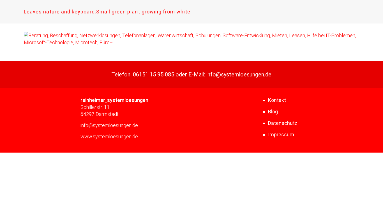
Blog (273, 111)
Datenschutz (282, 123)
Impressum (281, 134)
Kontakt (277, 100)
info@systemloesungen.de (238, 74)
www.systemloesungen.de (109, 136)
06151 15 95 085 (153, 74)
